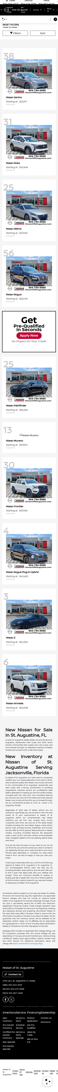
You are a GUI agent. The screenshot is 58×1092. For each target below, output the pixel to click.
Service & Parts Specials (20, 1035)
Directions (45, 1022)
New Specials (9, 1042)
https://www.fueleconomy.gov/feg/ (28, 943)
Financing (34, 1012)
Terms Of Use (22, 1072)
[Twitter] (11, 999)
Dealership (48, 1012)
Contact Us (14, 974)
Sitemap (29, 1072)
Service (21, 1012)
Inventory (9, 1012)
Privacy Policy (15, 1072)
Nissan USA (52, 1072)
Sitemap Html (37, 1072)
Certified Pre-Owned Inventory (9, 1035)
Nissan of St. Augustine (7, 1072)
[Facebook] (5, 999)
